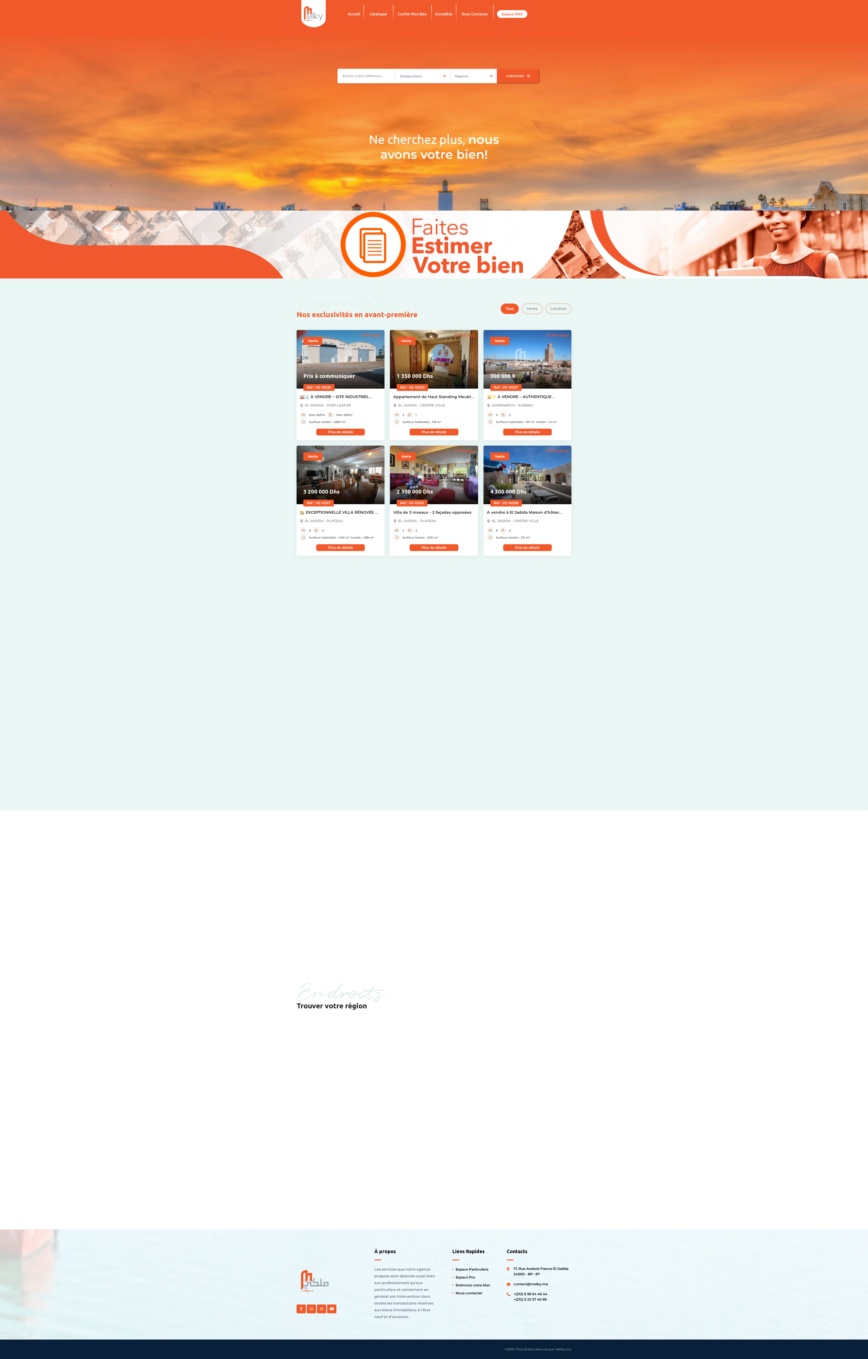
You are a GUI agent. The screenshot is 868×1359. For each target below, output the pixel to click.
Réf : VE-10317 (318, 503)
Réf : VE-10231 (505, 734)
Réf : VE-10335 (319, 387)
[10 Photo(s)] (340, 706)
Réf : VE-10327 (506, 387)
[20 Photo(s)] (527, 475)
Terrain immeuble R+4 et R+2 (516, 743)
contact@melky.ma (531, 1284)
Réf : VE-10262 (319, 618)
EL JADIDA (316, 1070)
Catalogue (378, 14)
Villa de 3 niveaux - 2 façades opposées (432, 512)
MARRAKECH (320, 1192)
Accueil (354, 14)
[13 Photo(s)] (340, 475)
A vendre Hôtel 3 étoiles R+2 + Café (335, 743)
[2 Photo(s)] (527, 706)
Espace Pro (465, 1277)
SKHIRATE (316, 1131)
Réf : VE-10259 (506, 618)
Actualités (444, 14)
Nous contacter (475, 14)
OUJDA (522, 1070)
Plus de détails (340, 432)
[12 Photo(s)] (434, 590)
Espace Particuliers (472, 1269)
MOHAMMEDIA (462, 1070)
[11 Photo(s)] (340, 359)
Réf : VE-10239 (319, 734)
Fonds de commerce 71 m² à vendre (429, 743)
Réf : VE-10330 (412, 387)
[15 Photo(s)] (434, 359)
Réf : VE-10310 (412, 503)
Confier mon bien (412, 14)
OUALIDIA (386, 1192)
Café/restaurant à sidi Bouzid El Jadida (338, 628)
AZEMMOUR (389, 1070)
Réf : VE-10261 (412, 618)
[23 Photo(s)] (527, 359)
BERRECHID (458, 1192)
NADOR (383, 1131)
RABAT (451, 1131)
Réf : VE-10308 (506, 503)
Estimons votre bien (473, 1285)
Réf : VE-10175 (412, 734)
